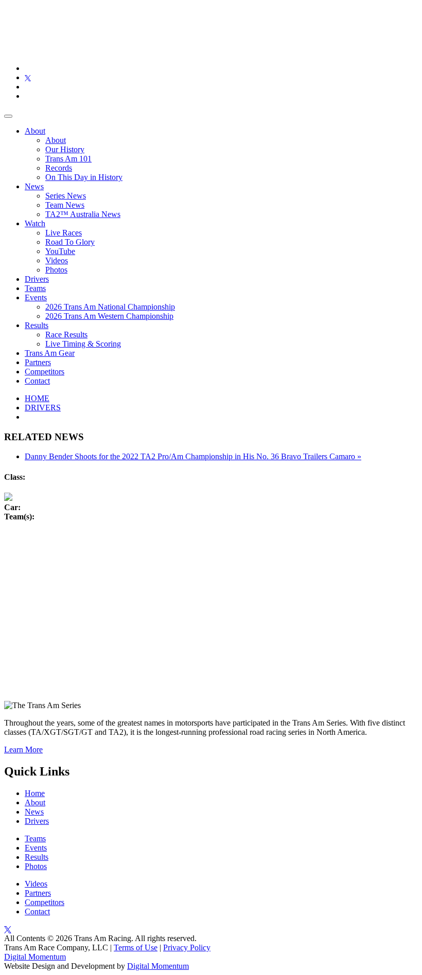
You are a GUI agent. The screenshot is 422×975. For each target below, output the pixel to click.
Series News (65, 195)
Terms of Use (135, 947)
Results (36, 325)
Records (58, 168)
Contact (37, 380)
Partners (38, 362)
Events (36, 297)
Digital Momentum (35, 956)
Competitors (44, 371)
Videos (56, 260)
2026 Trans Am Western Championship (109, 316)
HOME (37, 398)
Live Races (63, 232)
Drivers (37, 279)
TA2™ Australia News (82, 214)
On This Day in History (83, 177)
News (34, 186)
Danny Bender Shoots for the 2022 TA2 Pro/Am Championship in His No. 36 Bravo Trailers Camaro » (193, 456)
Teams (35, 288)
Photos (56, 269)
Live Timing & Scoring (83, 343)
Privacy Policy (186, 947)
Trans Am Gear (50, 353)
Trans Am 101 (68, 158)
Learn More (23, 749)
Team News (64, 205)
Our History (64, 149)
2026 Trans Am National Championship (110, 306)
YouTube (60, 251)
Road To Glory (70, 242)
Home (35, 793)
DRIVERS (43, 407)
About (35, 131)
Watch (35, 223)
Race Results (66, 334)
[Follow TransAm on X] (28, 77)
